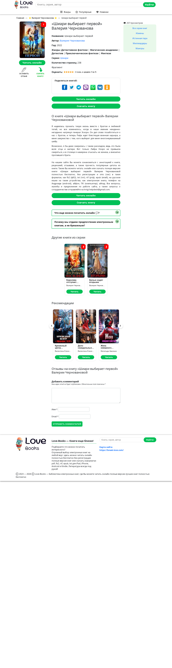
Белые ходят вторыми (96, 281)
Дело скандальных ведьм (85, 347)
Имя (54, 409)
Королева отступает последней (72, 281)
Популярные (85, 12)
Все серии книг (139, 28)
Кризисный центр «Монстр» (60, 347)
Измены (140, 33)
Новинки (104, 12)
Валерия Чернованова (72, 40)
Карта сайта (105, 447)
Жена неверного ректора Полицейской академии (108, 347)
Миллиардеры (140, 43)
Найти (149, 4)
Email (55, 416)
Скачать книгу (86, 106)
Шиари (64, 57)
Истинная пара (139, 38)
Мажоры (140, 48)
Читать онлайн (32, 62)
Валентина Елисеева (63, 351)
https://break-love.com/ (111, 450)
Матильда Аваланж (109, 351)
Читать (74, 291)
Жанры (67, 12)
